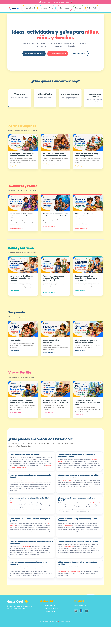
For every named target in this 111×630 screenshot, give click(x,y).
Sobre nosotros (50, 605)
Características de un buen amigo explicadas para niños (21, 401)
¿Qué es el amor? (17, 340)
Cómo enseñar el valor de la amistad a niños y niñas (86, 341)
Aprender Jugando (30, 8)
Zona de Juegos (50, 612)
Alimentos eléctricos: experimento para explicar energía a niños (85, 216)
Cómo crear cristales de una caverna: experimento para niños (21, 216)
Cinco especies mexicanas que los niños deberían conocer (22, 155)
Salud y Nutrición (64, 8)
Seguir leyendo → (16, 166)
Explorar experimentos (58, 53)
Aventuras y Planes (47, 8)
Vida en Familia (92, 8)
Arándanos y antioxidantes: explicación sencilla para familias (21, 278)
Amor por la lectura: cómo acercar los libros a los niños (54, 155)
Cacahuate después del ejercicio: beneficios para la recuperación (86, 278)
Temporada (78, 8)
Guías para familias (79, 53)
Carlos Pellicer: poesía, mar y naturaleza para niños (86, 155)
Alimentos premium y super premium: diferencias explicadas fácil (54, 278)
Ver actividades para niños (34, 53)
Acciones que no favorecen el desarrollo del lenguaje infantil (55, 401)
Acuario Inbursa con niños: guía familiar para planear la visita (55, 215)
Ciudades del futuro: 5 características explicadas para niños (87, 402)
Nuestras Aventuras (51, 608)
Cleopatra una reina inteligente (51, 341)
